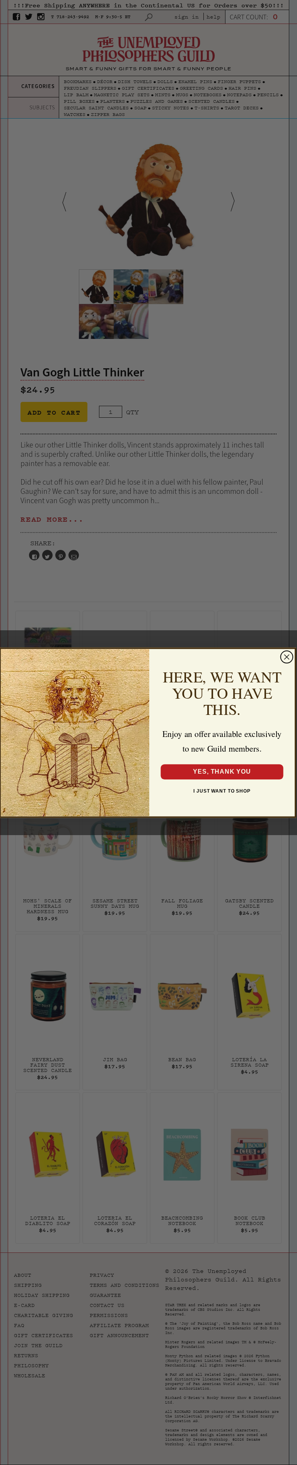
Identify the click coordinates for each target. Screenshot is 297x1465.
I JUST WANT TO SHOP (222, 790)
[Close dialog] (286, 657)
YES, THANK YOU (222, 771)
